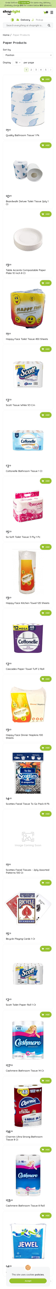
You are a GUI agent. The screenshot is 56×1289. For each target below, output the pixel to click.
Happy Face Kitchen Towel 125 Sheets (27, 603)
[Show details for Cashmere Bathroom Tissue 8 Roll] (28, 1175)
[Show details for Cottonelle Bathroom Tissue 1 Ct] (28, 440)
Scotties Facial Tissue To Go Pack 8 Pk (28, 803)
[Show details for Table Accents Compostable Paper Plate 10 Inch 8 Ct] (28, 239)
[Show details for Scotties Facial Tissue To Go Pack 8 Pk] (28, 773)
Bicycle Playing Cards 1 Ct (20, 938)
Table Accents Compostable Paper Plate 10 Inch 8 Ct (26, 271)
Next (51, 70)
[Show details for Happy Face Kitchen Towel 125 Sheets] (28, 572)
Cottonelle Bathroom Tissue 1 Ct (24, 471)
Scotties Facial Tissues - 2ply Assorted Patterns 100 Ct (27, 871)
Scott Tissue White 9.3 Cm (20, 405)
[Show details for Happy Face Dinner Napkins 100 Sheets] (28, 704)
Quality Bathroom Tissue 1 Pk (22, 135)
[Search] (49, 26)
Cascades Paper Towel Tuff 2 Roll (25, 669)
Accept (28, 1281)
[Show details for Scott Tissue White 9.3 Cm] (28, 374)
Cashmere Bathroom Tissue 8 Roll (25, 1205)
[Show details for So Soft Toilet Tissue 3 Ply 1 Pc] (28, 506)
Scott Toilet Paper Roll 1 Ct (21, 1004)
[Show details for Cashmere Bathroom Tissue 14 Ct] (28, 1040)
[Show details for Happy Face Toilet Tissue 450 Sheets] (28, 308)
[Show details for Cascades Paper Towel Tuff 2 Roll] (28, 638)
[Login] (12, 20)
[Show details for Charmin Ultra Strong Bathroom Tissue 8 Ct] (28, 1106)
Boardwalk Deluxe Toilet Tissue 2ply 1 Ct (27, 203)
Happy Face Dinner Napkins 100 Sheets (24, 736)
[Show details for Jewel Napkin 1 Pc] (28, 1241)
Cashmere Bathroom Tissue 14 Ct (25, 1070)
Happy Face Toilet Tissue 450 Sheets (27, 339)
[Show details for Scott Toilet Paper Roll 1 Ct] (28, 974)
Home (6, 35)
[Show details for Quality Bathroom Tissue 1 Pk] (28, 104)
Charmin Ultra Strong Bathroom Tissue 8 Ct (24, 1138)
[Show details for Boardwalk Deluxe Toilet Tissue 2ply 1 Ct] (28, 170)
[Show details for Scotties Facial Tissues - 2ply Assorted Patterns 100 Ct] (28, 839)
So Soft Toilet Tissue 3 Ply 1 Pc (23, 537)
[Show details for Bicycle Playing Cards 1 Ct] (28, 908)
